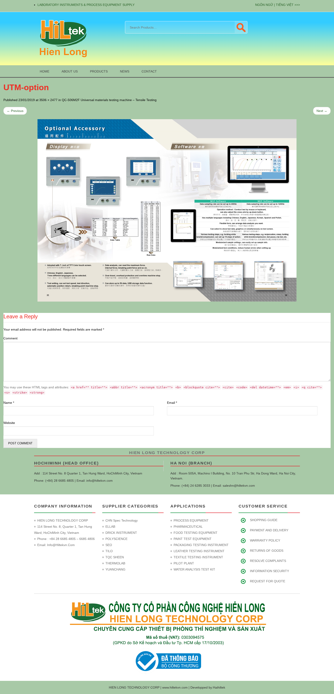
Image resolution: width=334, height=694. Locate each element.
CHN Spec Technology (121, 520)
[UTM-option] (167, 210)
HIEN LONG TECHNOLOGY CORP (167, 452)
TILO (109, 551)
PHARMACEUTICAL (188, 526)
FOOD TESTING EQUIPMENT (195, 532)
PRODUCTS (99, 71)
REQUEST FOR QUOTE (267, 581)
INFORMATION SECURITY (269, 571)
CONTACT (149, 71)
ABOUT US (70, 71)
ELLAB (110, 526)
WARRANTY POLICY (265, 540)
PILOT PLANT (184, 563)
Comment (10, 338)
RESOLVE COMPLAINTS (268, 561)
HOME (44, 71)
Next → (322, 111)
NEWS (124, 71)
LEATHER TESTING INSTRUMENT (199, 551)
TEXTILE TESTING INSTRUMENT (198, 557)
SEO (108, 545)
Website (9, 423)
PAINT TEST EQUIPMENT (193, 539)
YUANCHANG (115, 569)
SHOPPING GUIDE (263, 520)
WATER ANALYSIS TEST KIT (194, 569)
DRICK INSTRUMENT (121, 532)
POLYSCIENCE (116, 539)
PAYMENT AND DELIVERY (269, 530)
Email (172, 402)
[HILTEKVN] (62, 38)
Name (8, 402)
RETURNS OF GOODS (266, 550)
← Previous (15, 111)
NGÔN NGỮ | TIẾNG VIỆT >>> (277, 5)
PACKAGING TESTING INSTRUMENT (201, 545)
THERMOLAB (115, 563)
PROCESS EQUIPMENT (191, 520)
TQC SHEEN (114, 557)
